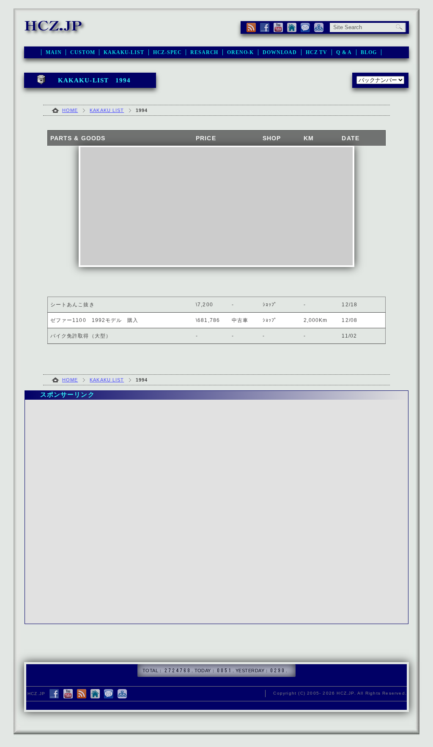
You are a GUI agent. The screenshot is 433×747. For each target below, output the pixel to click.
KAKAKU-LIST (124, 52)
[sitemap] (318, 27)
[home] (291, 27)
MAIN (53, 52)
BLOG (368, 52)
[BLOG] (251, 27)
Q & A (344, 52)
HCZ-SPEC (167, 52)
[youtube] (278, 27)
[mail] (305, 27)
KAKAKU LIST (107, 110)
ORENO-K (240, 52)
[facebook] (264, 27)
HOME (70, 110)
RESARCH (204, 52)
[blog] (81, 694)
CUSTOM (82, 52)
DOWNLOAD (280, 52)
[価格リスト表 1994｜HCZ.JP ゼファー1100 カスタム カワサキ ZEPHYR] (55, 31)
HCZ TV (316, 52)
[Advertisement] (216, 206)
